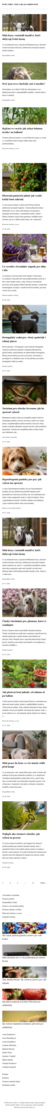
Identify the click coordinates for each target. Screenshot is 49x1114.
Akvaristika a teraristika (9, 437)
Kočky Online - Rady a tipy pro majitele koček (20, 4)
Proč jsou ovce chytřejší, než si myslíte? (23, 83)
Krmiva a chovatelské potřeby (11, 508)
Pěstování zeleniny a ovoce (10, 148)
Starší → (43, 883)
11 (33, 883)
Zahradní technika (8, 863)
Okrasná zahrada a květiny (10, 295)
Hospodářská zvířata (8, 55)
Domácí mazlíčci (7, 366)
